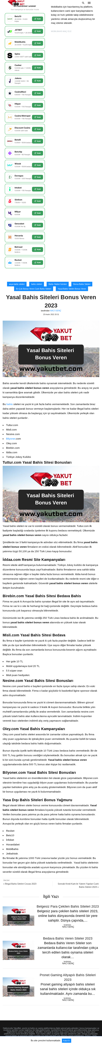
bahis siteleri (36, 284)
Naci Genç (55, 310)
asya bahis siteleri (17, 284)
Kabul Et (66, 1041)
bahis (10, 404)
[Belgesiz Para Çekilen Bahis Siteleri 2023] (18, 916)
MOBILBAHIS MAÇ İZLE (61, 31)
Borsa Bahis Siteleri (81, 284)
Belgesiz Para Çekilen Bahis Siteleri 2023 (68, 906)
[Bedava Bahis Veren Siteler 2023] (18, 950)
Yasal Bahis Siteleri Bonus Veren (72, 289)
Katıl (39, 19)
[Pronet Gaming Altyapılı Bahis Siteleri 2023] (18, 987)
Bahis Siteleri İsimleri (58, 284)
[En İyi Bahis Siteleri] (16, 3)
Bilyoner (10, 438)
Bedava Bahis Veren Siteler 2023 (67, 938)
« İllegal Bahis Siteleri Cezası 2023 (19, 884)
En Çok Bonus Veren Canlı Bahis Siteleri (33, 289)
